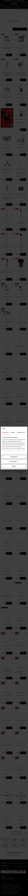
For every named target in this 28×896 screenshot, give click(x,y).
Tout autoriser (14, 456)
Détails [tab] (13, 432)
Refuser (14, 466)
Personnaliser (13, 461)
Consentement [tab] (5, 432)
